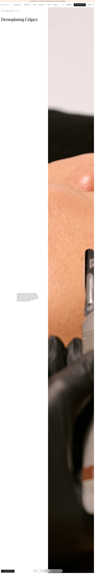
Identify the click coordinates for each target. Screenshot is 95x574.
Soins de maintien (43, 570)
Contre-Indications (53, 570)
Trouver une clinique (5, 10)
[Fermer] (93, 1)
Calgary (11, 10)
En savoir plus (62, 1)
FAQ (60, 570)
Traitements (26, 4)
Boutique (55, 4)
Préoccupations (16, 4)
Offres (34, 4)
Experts (49, 4)
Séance (35, 570)
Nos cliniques (41, 4)
